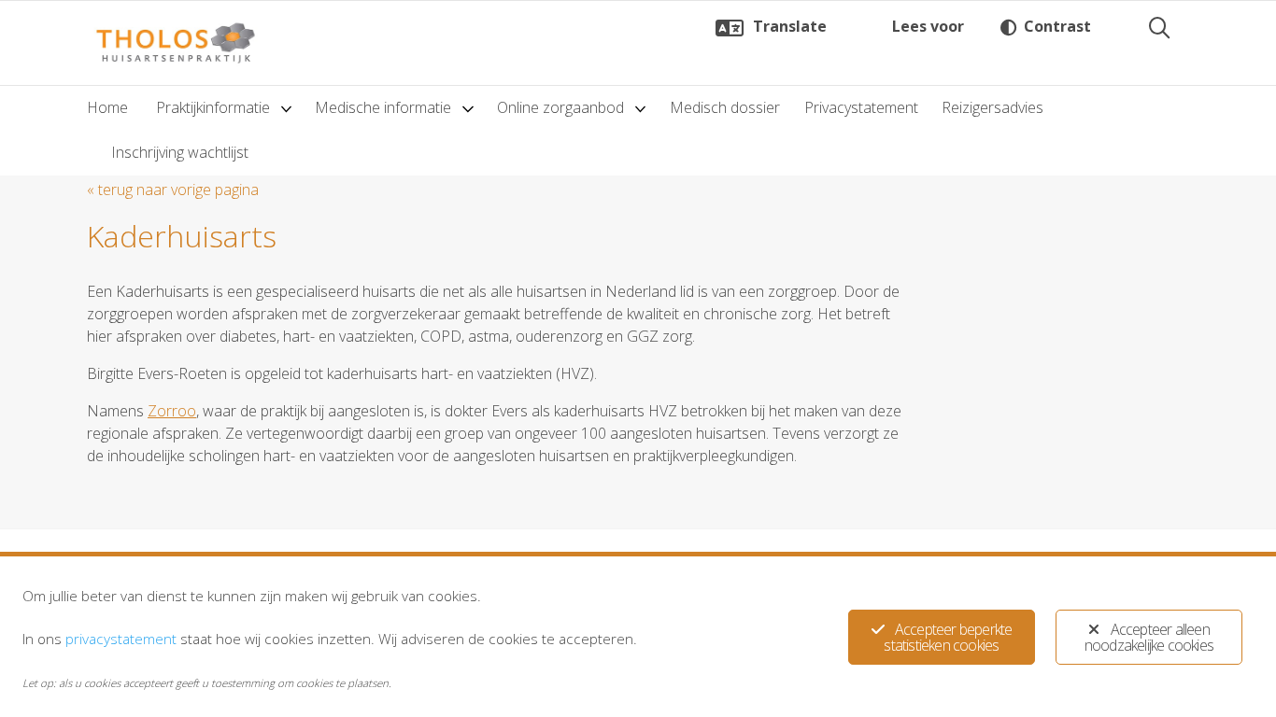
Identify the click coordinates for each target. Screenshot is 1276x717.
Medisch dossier (725, 107)
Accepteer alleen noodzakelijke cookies (1149, 637)
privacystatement (121, 638)
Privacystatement (861, 107)
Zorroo (172, 411)
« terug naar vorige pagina (173, 189)
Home (107, 107)
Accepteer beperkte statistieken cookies (948, 637)
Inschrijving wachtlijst (179, 152)
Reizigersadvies (992, 107)
